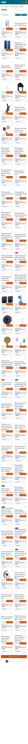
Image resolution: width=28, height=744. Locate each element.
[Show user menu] (23, 2)
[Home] (3, 2)
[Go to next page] (20, 661)
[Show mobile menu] (26, 2)
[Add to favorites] (11, 19)
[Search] (20, 2)
